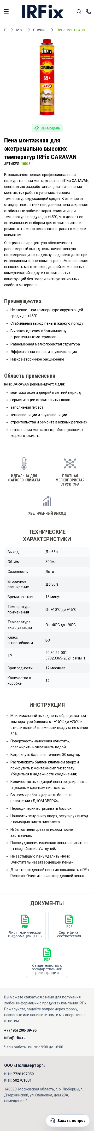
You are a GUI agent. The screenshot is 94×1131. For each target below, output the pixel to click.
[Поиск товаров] (79, 11)
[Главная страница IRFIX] (43, 11)
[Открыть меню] (6, 11)
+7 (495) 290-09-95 (20, 1030)
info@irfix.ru (15, 1038)
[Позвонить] (88, 11)
